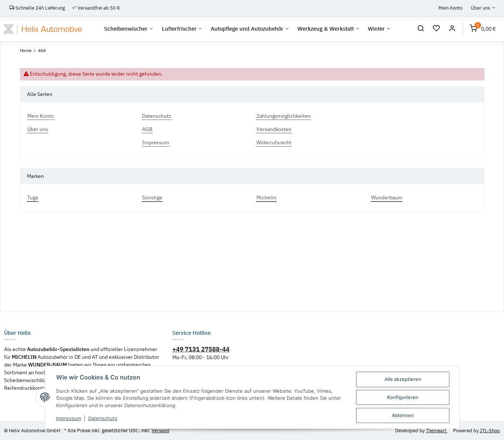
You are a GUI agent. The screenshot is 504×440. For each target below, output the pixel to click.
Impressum (68, 418)
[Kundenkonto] (452, 29)
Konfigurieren (402, 397)
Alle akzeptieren (402, 379)
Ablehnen (403, 415)
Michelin (266, 197)
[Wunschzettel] (437, 29)
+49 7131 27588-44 (200, 349)
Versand (160, 430)
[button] (421, 29)
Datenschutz (102, 418)
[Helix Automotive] (43, 29)
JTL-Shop (490, 430)
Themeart (437, 430)
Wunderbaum (386, 197)
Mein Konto (450, 7)
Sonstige (152, 197)
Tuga (32, 197)
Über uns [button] (480, 7)
